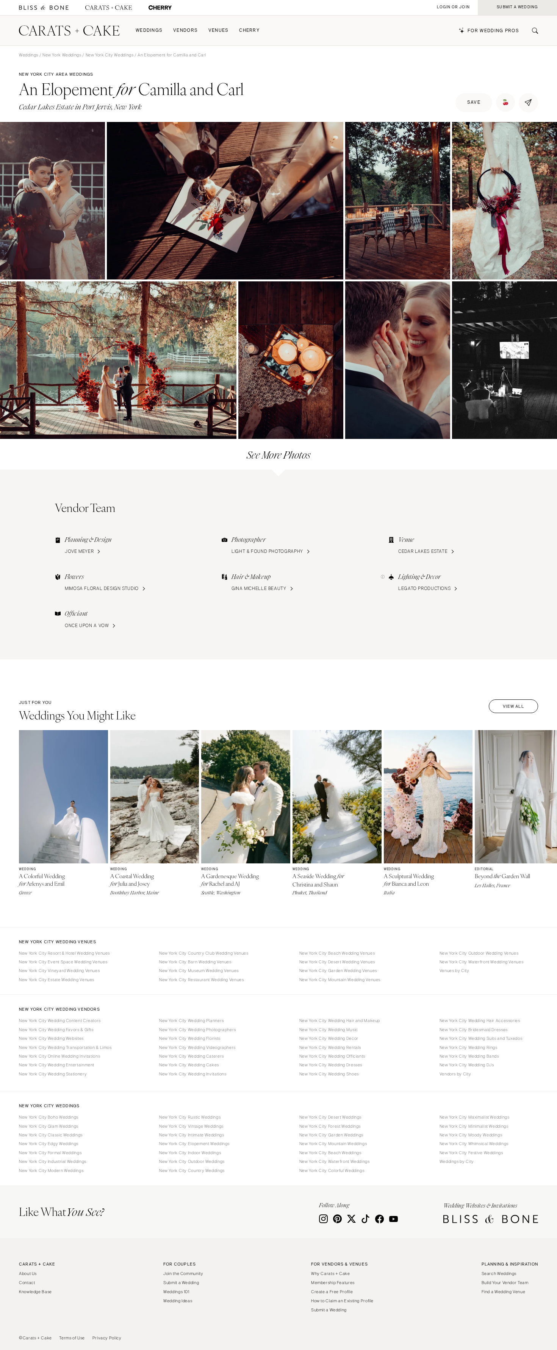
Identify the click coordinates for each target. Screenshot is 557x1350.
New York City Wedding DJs (467, 1065)
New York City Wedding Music (328, 1029)
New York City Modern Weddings (51, 1170)
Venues (218, 30)
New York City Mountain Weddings (333, 1143)
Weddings (149, 30)
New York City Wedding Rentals (330, 1047)
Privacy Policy (107, 1338)
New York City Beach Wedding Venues (337, 953)
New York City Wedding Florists (190, 1038)
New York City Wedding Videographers (197, 1047)
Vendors (185, 30)
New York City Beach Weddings (330, 1152)
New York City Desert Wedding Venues (337, 962)
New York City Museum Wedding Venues (199, 970)
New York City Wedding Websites (51, 1038)
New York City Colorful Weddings (332, 1170)
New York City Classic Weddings (51, 1135)
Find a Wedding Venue (504, 1291)
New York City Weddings (110, 55)
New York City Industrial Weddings (52, 1161)
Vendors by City (455, 1074)
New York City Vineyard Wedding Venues (59, 970)
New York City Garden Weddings (331, 1135)
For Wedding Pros (493, 30)
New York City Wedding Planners (191, 1020)
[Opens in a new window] (44, 7)
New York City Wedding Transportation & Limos (65, 1047)
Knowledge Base (35, 1291)
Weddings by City (457, 1161)
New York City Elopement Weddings (194, 1143)
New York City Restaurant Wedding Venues (201, 979)
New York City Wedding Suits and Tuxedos (481, 1038)
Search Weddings (499, 1273)
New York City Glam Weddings (48, 1126)
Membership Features (333, 1282)
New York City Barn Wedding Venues (195, 962)
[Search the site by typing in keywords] (532, 30)
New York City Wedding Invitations (193, 1074)
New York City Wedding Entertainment (56, 1065)
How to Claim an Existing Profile (342, 1300)
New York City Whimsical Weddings (474, 1143)
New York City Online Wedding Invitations (59, 1056)
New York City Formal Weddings (50, 1152)
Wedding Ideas (177, 1300)
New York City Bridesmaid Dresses (474, 1029)
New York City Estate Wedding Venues (56, 979)
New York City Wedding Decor (328, 1038)
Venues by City (454, 970)
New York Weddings (61, 55)
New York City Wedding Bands (469, 1056)
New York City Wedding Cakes (189, 1065)
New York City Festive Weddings (471, 1152)
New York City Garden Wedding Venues (338, 970)
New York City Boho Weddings (48, 1117)
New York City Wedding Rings (469, 1047)
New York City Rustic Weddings (190, 1117)
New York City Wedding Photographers (197, 1029)
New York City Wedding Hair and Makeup (339, 1020)
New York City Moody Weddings (471, 1135)
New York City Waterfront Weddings (334, 1161)
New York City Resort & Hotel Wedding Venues (64, 953)
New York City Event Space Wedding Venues (63, 962)
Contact (27, 1282)
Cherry (249, 30)
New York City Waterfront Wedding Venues (482, 962)
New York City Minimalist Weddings (474, 1126)
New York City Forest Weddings (330, 1126)
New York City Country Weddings (192, 1170)
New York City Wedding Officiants (332, 1056)
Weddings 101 (176, 1291)
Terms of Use (72, 1338)
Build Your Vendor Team (505, 1282)
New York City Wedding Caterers (191, 1056)
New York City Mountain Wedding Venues (339, 979)
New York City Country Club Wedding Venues (204, 953)
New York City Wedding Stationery (53, 1074)
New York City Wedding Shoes (329, 1074)
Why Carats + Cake (330, 1273)
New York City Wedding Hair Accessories (480, 1020)
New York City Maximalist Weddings (475, 1117)
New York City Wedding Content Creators (60, 1020)
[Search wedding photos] (160, 7)
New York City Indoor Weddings (190, 1152)
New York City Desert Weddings (330, 1117)
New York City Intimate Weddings (191, 1135)
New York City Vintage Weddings (191, 1126)
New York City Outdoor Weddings (192, 1161)
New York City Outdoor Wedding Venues (479, 953)
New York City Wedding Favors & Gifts (56, 1029)
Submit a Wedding (181, 1282)
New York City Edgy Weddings (48, 1143)
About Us (28, 1273)
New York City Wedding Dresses (330, 1065)
